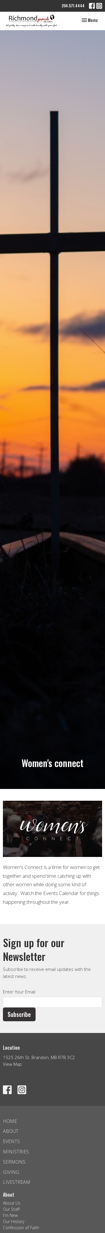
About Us (11, 1203)
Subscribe (19, 1014)
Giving (11, 1172)
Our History (13, 1221)
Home (10, 1121)
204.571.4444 (73, 5)
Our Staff (11, 1209)
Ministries (16, 1151)
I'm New (10, 1215)
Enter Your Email (19, 992)
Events (11, 1141)
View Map (12, 1064)
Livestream (16, 1182)
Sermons (14, 1162)
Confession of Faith (21, 1227)
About (10, 1131)
